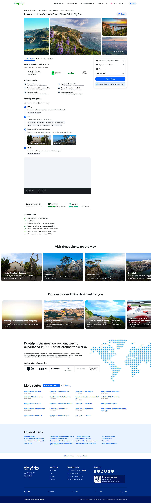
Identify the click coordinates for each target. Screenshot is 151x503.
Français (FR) (99, 491)
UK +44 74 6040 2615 (76, 476)
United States (43, 10)
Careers (52, 476)
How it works (29, 58)
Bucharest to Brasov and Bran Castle (86, 443)
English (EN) (27, 491)
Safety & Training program (108, 499)
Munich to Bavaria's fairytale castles (34, 438)
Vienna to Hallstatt (107, 438)
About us (53, 470)
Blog (51, 473)
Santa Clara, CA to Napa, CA (109, 403)
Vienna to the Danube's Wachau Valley (34, 441)
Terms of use (81, 499)
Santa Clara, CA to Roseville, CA (58, 408)
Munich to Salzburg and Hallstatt (59, 438)
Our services (57, 3)
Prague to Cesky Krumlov (83, 436)
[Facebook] (95, 471)
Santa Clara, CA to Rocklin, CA (32, 391)
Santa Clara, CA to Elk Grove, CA (33, 396)
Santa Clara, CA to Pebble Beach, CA (60, 396)
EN (114, 3)
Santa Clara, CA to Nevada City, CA (59, 415)
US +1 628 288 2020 (76, 473)
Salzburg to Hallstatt (29, 436)
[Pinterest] (105, 471)
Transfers (26, 10)
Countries (34, 10)
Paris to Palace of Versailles (83, 438)
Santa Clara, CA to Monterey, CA (110, 396)
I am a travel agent (82, 456)
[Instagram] (98, 471)
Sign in (133, 3)
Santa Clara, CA (53, 10)
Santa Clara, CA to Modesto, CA (33, 415)
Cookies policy (89, 499)
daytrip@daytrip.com (76, 479)
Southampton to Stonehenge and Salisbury (61, 441)
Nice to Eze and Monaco (108, 436)
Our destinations (72, 3)
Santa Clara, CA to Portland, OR (84, 408)
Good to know (48, 58)
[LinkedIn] (102, 471)
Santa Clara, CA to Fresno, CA (84, 403)
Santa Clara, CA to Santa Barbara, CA (34, 408)
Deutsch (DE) (75, 491)
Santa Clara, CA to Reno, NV (83, 415)
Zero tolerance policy (121, 499)
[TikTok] (109, 471)
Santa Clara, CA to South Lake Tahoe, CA (61, 403)
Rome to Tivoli (28, 443)
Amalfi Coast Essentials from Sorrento (86, 441)
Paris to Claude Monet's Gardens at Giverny (62, 436)
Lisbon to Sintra (106, 441)
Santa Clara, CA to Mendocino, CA (110, 391)
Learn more (18, 278)
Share (123, 14)
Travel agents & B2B (86, 3)
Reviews (39, 58)
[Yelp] (112, 471)
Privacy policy (97, 499)
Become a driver (103, 3)
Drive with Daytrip (69, 456)
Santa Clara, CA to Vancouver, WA (59, 391)
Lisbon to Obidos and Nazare (109, 443)
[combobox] (110, 60)
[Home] (19, 3)
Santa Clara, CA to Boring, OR (32, 403)
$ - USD (121, 3)
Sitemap (52, 479)
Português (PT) (123, 491)
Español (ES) (51, 491)
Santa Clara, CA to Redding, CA (84, 391)
